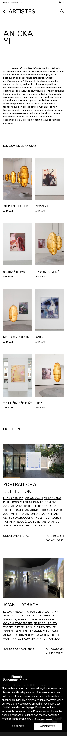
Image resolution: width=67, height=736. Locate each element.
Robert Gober (27, 619)
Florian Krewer (50, 510)
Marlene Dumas (31, 502)
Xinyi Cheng (52, 498)
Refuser (18, 726)
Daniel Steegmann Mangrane (37, 631)
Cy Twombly (26, 638)
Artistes (21, 11)
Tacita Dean (26, 615)
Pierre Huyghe (25, 627)
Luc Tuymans (37, 521)
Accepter (47, 726)
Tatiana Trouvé (14, 521)
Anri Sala (53, 513)
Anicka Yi (8, 211)
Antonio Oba (34, 513)
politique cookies (18, 718)
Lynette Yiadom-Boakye (34, 525)
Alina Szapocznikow (18, 635)
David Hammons (26, 510)
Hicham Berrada (36, 611)
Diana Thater (44, 635)
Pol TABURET (52, 517)
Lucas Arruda (13, 498)
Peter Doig (11, 502)
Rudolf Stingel (31, 517)
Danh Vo (54, 521)
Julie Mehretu (13, 513)
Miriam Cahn (34, 498)
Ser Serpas (11, 517)
